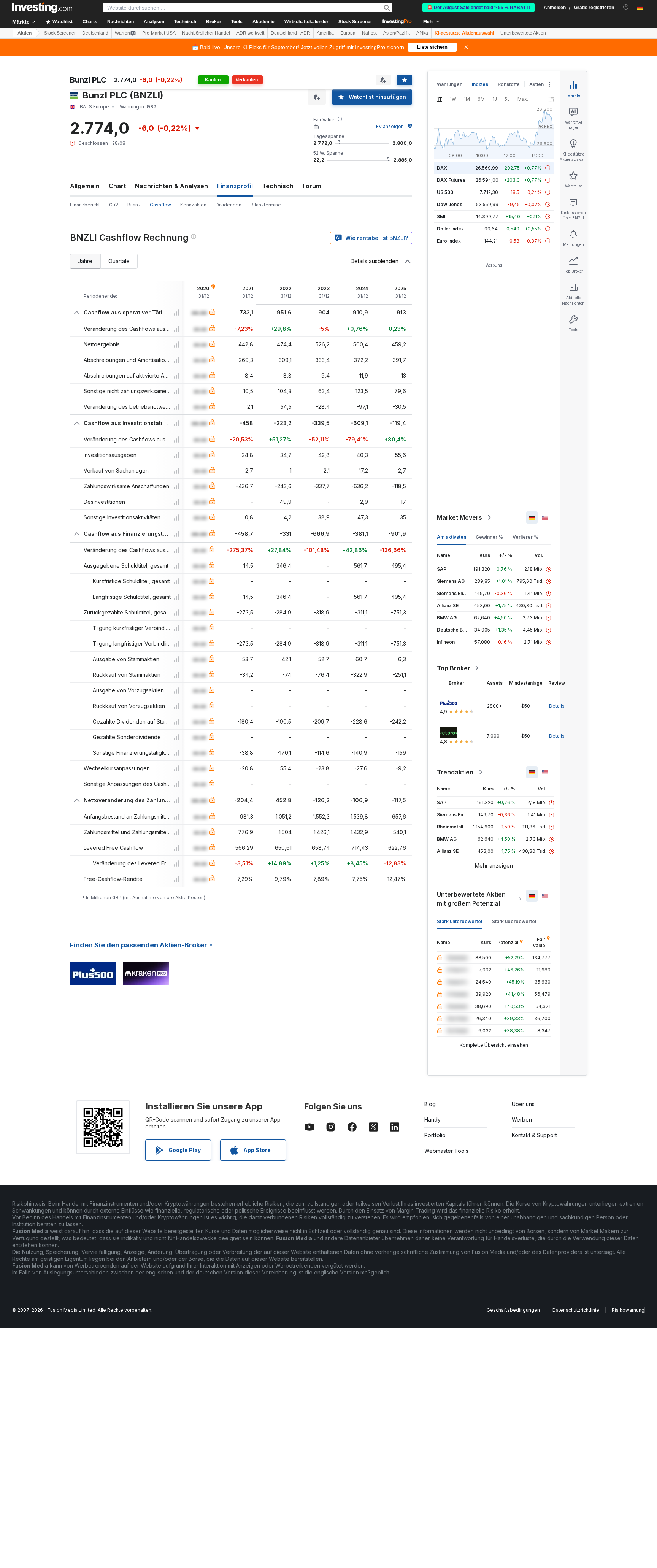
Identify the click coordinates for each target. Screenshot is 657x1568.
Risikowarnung (628, 1310)
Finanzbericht (85, 205)
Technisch (278, 186)
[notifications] (626, 7)
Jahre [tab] (85, 261)
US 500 (445, 192)
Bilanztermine (266, 205)
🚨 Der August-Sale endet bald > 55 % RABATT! (478, 7)
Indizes (480, 84)
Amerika (325, 33)
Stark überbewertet (514, 921)
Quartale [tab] (119, 261)
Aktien (24, 33)
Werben (522, 1119)
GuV (113, 205)
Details (557, 706)
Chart (117, 186)
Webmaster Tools (446, 1150)
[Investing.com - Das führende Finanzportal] (42, 7)
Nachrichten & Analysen (171, 186)
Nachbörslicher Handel (206, 33)
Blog (430, 1104)
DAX (442, 168)
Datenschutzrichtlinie (575, 1310)
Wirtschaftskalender (306, 21)
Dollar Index (450, 229)
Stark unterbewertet (459, 921)
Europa (347, 33)
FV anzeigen (390, 126)
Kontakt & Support (534, 1135)
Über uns (523, 1104)
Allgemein (85, 186)
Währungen (449, 84)
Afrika (422, 33)
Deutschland (95, 33)
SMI (441, 216)
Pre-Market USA (159, 33)
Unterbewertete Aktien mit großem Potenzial (471, 898)
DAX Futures (451, 180)
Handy (432, 1119)
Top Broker (453, 668)
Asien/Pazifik (396, 33)
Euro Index (449, 241)
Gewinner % (489, 537)
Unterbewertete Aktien (523, 33)
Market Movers (459, 517)
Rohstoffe (509, 84)
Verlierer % (525, 537)
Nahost (369, 33)
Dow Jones (449, 204)
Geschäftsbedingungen (513, 1310)
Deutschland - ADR (290, 33)
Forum (312, 186)
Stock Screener (355, 21)
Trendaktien (455, 772)
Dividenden (228, 205)
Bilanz (134, 205)
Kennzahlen (193, 205)
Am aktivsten (451, 537)
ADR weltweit (250, 33)
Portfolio (435, 1135)
